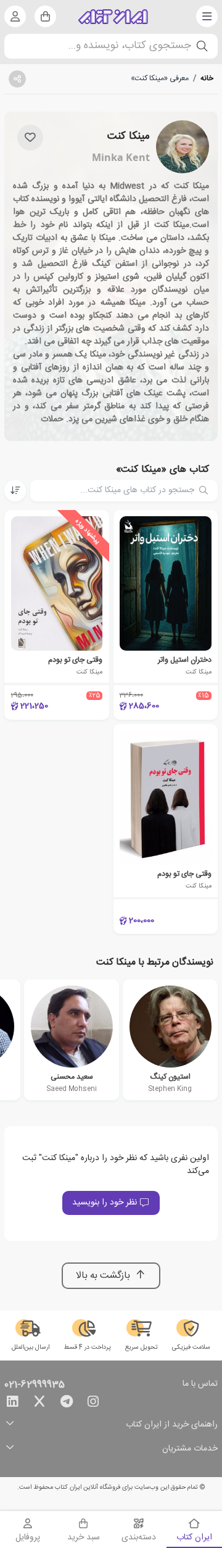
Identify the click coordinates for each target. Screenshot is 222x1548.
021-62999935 (34, 1385)
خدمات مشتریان (190, 1449)
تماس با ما (200, 1384)
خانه (206, 78)
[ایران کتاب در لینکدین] (12, 1403)
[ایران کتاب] (113, 16)
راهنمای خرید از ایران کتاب (172, 1424)
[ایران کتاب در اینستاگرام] (93, 1403)
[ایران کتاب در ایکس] (39, 1403)
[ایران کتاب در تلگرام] (67, 1403)
